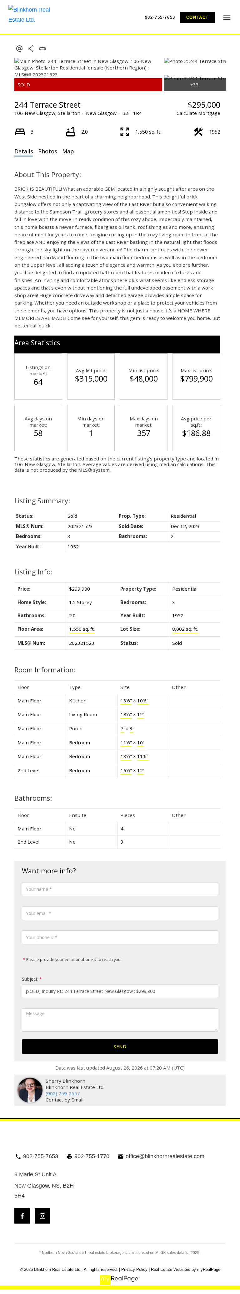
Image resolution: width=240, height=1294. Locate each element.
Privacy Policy (134, 1269)
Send (119, 1046)
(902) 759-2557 (63, 1093)
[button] (160, 17)
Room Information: (45, 669)
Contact (197, 17)
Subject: (30, 979)
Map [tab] (68, 151)
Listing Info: (33, 571)
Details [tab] (23, 151)
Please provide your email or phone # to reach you (73, 959)
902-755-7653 (160, 17)
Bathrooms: (33, 798)
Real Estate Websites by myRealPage (185, 1269)
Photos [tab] (47, 151)
